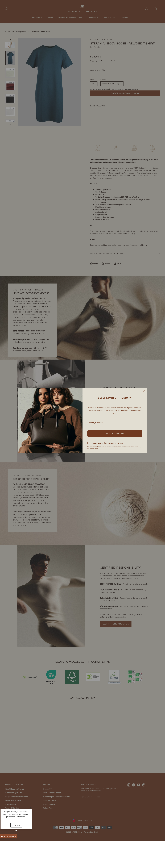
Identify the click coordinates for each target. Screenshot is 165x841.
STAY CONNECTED (115, 433)
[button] (19, 836)
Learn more (16, 825)
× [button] (30, 807)
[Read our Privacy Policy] (140, 447)
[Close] (144, 391)
